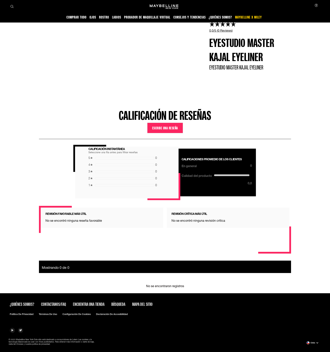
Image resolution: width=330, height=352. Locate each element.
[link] (250, 26)
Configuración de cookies (76, 314)
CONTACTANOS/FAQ (53, 304)
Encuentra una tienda (88, 304)
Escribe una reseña (165, 128)
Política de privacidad (21, 314)
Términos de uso (48, 314)
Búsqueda (118, 304)
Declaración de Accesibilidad (112, 314)
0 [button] (122, 157)
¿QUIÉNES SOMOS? (22, 304)
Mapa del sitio (142, 304)
